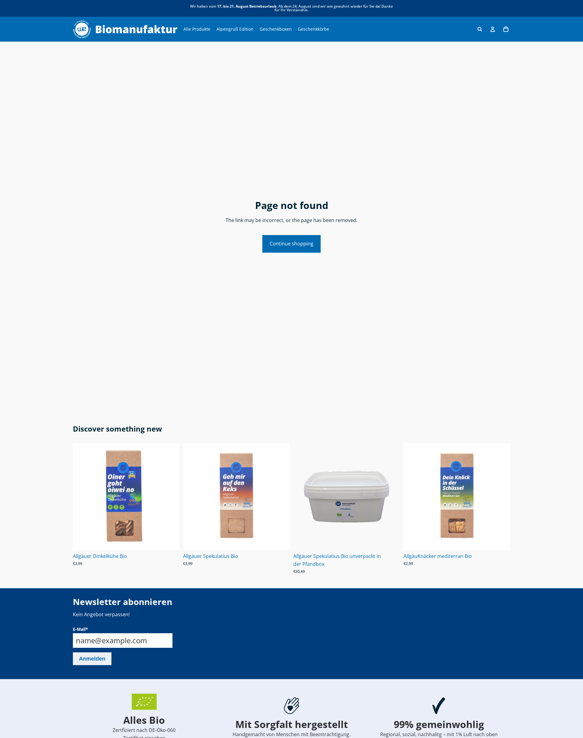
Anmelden (92, 659)
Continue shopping (291, 243)
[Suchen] (479, 29)
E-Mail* (80, 629)
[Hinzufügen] (170, 540)
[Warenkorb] (506, 29)
